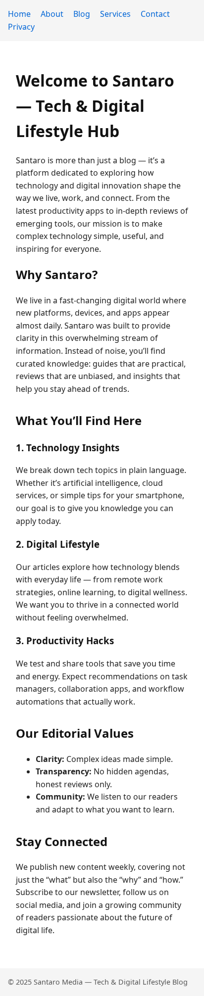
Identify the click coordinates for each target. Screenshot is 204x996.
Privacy (21, 26)
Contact (155, 13)
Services (115, 13)
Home (19, 13)
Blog (81, 13)
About (52, 13)
